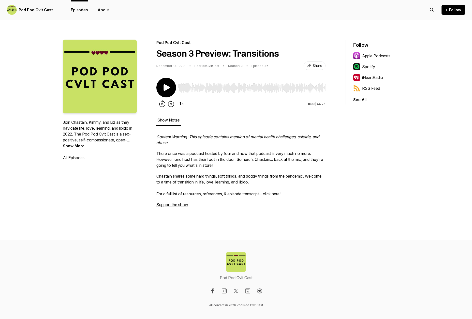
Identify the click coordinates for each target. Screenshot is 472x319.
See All (360, 99)
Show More (74, 145)
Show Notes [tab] (168, 120)
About (103, 9)
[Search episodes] (432, 10)
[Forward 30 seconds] (171, 103)
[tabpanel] (240, 173)
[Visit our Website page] (247, 291)
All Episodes (74, 157)
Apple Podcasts (376, 55)
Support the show (172, 204)
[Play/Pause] (166, 87)
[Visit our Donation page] (259, 291)
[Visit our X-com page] (236, 291)
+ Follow (453, 9)
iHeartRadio (372, 77)
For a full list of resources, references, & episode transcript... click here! (218, 193)
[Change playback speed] (181, 103)
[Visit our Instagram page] (224, 291)
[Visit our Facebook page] (212, 291)
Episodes (79, 9)
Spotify (368, 66)
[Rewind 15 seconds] (162, 103)
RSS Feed (371, 88)
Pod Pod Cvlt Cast (36, 9)
